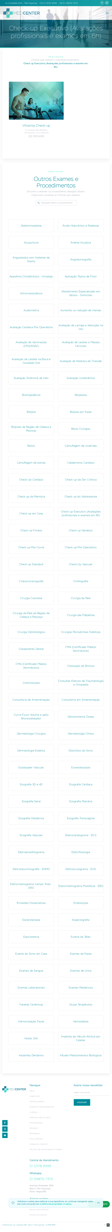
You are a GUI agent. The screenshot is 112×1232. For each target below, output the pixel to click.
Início (32, 1091)
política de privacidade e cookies (46, 1149)
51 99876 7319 (41, 1179)
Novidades (35, 1133)
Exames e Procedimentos (42, 1107)
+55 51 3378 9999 (48, 3)
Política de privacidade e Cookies (57, 1204)
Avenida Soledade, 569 (41, 1185)
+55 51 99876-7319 (68, 3)
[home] (20, 13)
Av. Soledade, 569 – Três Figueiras (21, 3)
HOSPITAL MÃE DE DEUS (40, 1117)
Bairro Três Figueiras (40, 1188)
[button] (107, 13)
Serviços (34, 1128)
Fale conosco (36, 1139)
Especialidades (37, 1101)
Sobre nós (35, 1096)
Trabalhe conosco (39, 1144)
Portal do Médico (38, 1215)
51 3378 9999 (40, 1166)
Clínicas (33, 1112)
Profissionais (36, 1123)
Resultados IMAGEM (39, 1210)
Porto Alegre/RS (38, 1191)
